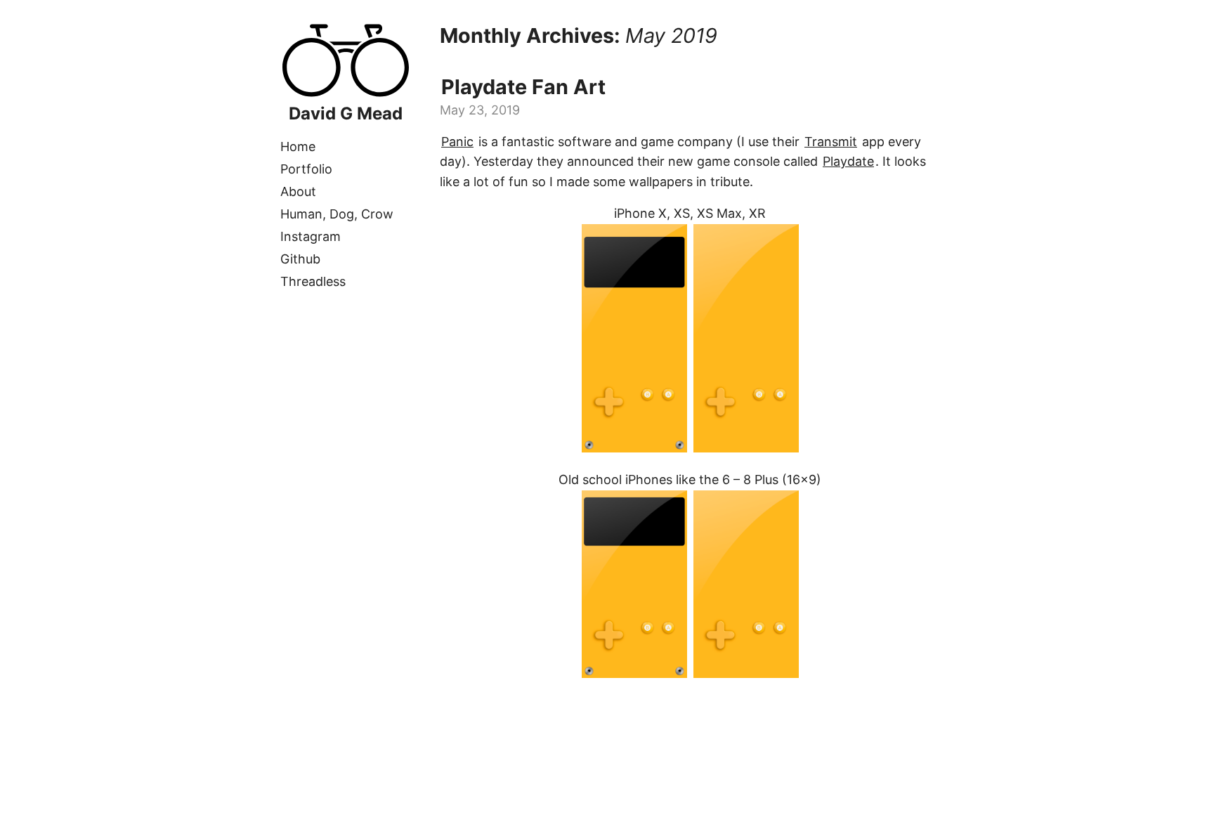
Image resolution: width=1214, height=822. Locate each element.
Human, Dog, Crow (336, 214)
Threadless (313, 281)
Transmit (830, 141)
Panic (457, 141)
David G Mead (346, 113)
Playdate (848, 161)
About (298, 191)
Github (300, 259)
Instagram (310, 236)
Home (297, 146)
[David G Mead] (345, 93)
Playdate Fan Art (523, 86)
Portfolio (306, 169)
